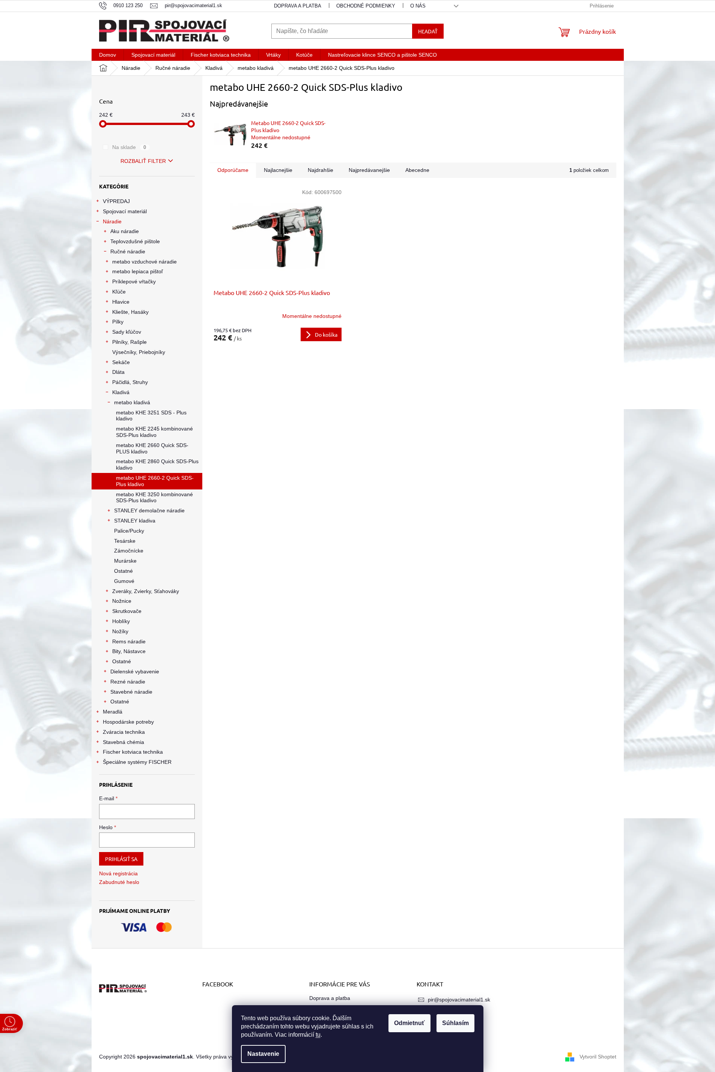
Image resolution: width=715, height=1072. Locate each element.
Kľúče (119, 292)
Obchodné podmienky (365, 6)
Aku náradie (124, 231)
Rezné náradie (127, 682)
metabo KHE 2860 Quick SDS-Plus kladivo (157, 464)
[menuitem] (107, 55)
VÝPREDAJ (116, 201)
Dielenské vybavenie (134, 671)
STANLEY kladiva (134, 521)
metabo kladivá (132, 402)
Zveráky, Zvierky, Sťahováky (145, 591)
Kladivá (120, 392)
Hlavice (120, 302)
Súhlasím (455, 1023)
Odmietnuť (409, 1023)
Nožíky (120, 631)
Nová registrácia (118, 873)
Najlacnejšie (278, 170)
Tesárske (124, 541)
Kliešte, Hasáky (130, 312)
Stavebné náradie (131, 692)
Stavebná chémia (123, 742)
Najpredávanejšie (369, 170)
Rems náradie (129, 641)
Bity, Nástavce (129, 651)
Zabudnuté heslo (119, 882)
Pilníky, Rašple (129, 342)
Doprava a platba (297, 6)
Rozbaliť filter (143, 161)
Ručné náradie (127, 251)
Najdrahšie (320, 170)
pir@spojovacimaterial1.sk (459, 1000)
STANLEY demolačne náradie (149, 510)
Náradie (112, 221)
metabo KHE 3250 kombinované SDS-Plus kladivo (154, 497)
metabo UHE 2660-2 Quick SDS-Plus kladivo (155, 481)
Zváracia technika (124, 732)
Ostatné (123, 571)
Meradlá (112, 712)
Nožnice (121, 601)
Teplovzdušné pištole (135, 241)
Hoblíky (121, 621)
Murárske (125, 561)
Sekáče (121, 362)
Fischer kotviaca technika (133, 752)
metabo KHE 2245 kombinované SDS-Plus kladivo (154, 432)
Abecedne (417, 170)
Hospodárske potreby (128, 722)
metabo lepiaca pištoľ (137, 271)
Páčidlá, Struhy (130, 382)
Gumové (124, 581)
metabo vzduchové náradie (144, 262)
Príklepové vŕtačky (134, 282)
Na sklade (129, 147)
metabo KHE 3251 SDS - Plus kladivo (151, 416)
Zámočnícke (128, 551)
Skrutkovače (126, 611)
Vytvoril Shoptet (598, 1056)
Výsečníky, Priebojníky (138, 352)
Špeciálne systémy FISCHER (137, 762)
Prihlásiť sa (121, 858)
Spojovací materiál (125, 211)
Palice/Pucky (129, 531)
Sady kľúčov (126, 332)
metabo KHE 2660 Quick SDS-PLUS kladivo (152, 448)
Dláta (118, 372)
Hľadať (428, 31)
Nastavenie (263, 1054)
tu (318, 1034)
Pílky (117, 322)
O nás (418, 6)
